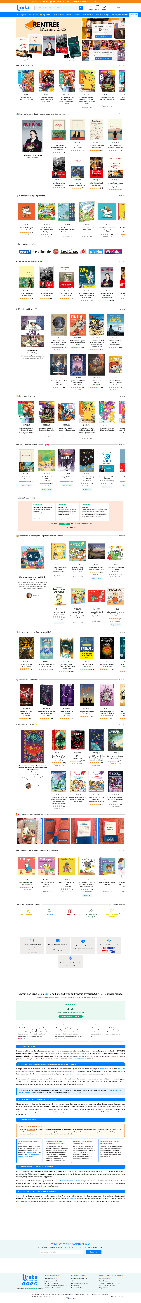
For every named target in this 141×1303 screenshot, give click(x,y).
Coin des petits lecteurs (119, 15)
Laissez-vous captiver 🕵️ (103, 58)
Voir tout (122, 65)
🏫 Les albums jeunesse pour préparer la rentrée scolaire (39, 535)
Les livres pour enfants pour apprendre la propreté (37, 850)
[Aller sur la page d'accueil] (23, 7)
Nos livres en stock (51, 1283)
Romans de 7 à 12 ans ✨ (26, 724)
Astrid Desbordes (87, 480)
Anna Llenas (115, 571)
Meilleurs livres (58, 15)
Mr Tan (115, 384)
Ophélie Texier (96, 616)
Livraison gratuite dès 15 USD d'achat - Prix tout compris (64, 2)
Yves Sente (59, 384)
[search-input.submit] (81, 8)
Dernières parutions (24, 65)
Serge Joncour (96, 147)
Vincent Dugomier (58, 344)
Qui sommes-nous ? (51, 1279)
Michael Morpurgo (115, 758)
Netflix (115, 801)
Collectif (77, 344)
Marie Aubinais (66, 886)
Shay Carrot (46, 715)
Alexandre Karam (69, 102)
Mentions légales (79, 1294)
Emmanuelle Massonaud (96, 801)
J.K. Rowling (32, 772)
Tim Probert (77, 384)
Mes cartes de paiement (107, 1285)
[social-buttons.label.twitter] (27, 1284)
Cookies (50, 1294)
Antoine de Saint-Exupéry (96, 760)
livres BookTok (21, 1201)
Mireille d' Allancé (59, 614)
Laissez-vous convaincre (103, 36)
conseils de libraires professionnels (74, 1053)
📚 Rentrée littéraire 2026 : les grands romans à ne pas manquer (42, 114)
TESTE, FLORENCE (26, 884)
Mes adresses (103, 1281)
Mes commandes (105, 1279)
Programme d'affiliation (79, 1283)
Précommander (78, 176)
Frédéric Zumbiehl (96, 346)
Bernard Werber (26, 666)
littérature (103, 1069)
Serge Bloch (115, 616)
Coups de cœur (87, 15)
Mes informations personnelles (110, 1283)
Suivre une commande (79, 1279)
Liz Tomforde (26, 715)
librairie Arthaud (79, 1059)
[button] (70, 249)
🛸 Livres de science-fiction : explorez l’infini (34, 632)
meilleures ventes (74, 1074)
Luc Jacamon (66, 479)
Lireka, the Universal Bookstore (55, 1285)
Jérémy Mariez (46, 101)
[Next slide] (121, 89)
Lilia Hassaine (78, 147)
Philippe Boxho (86, 297)
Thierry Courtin (77, 571)
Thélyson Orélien (26, 295)
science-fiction (67, 1071)
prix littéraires (71, 1198)
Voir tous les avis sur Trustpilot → (70, 1016)
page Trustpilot (104, 1109)
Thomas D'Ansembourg (107, 480)
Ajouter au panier (26, 90)
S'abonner (93, 1252)
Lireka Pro (133, 15)
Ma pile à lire (103, 1288)
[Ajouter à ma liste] (33, 71)
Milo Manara (96, 384)
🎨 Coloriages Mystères (26, 396)
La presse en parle (50, 1281)
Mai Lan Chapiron (26, 230)
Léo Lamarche (78, 801)
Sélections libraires (73, 15)
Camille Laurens (26, 479)
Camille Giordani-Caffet (96, 569)
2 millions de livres (93, 2)
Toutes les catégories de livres (28, 904)
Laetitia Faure (73, 185)
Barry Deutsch (61, 803)
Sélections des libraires (52, 1288)
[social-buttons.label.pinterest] (35, 1284)
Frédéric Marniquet (96, 344)
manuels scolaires (54, 1071)
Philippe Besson (115, 187)
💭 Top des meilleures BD (26, 309)
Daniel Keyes (67, 668)
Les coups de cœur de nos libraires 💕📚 (33, 444)
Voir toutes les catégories (117, 904)
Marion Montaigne (32, 353)
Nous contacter (76, 1288)
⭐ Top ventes (45, 15)
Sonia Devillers (58, 185)
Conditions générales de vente (63, 1294)
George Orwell (77, 758)
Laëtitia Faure (82, 185)
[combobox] (56, 8)
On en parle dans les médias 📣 (29, 261)
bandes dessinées (28, 1071)
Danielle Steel (87, 714)
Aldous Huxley (46, 666)
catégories (29, 1152)
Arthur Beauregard (66, 232)
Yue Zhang (46, 480)
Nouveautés (33, 15)
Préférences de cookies (39, 1294)
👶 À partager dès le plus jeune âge (30, 195)
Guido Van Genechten (86, 886)
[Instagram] (31, 1284)
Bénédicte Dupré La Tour (115, 147)
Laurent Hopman (115, 344)
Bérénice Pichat (66, 295)
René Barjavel (87, 666)
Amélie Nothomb (32, 158)
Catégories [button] (22, 15)
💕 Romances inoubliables (27, 679)
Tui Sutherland (56, 801)
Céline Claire (32, 579)
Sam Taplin (46, 232)
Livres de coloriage (102, 15)
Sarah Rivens (66, 715)
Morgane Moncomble (107, 715)
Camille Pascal (96, 185)
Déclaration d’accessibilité (93, 1294)
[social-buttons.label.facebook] (23, 1284)
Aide (72, 1281)
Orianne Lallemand (59, 571)
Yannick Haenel (58, 149)
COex (121, 1296)
